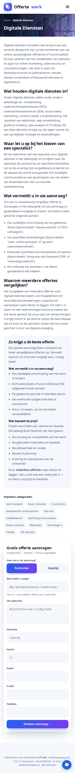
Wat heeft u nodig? (18, 578)
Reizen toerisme (15, 525)
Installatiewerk (14, 518)
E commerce (58, 504)
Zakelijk (10, 532)
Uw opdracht (14, 600)
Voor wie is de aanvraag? (21, 560)
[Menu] (67, 6)
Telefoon (12, 704)
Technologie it (54, 525)
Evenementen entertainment (22, 511)
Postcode (12, 629)
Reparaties (36, 525)
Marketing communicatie (42, 518)
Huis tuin (49, 511)
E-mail (10, 686)
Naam (10, 668)
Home (7, 20)
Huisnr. (11, 649)
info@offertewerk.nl (29, 765)
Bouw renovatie (37, 504)
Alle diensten (28, 532)
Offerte (28, 7)
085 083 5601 (49, 765)
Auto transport (14, 504)
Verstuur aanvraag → (37, 724)
